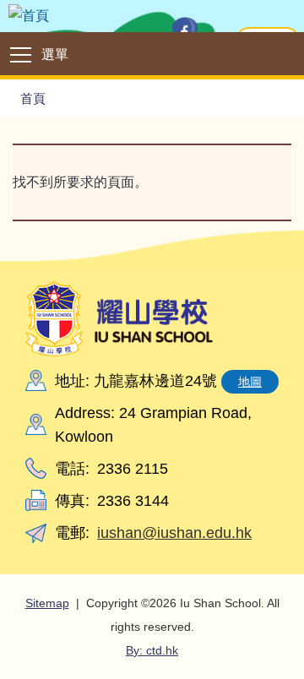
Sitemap (47, 603)
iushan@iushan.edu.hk (174, 532)
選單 (54, 54)
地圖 (250, 381)
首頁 (33, 98)
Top (303, 649)
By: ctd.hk (152, 650)
